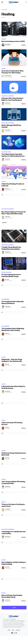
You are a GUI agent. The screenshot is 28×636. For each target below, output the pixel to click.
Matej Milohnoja (8, 44)
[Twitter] (14, 633)
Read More (23, 45)
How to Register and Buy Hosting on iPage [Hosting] (13, 563)
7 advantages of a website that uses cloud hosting (13, 532)
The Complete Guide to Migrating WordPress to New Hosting (12, 329)
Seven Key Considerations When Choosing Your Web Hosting (12, 72)
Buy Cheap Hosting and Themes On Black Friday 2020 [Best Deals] (13, 213)
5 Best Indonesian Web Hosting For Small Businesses (13, 387)
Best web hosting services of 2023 (13, 41)
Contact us (18, 630)
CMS (2, 95)
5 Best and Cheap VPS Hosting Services (11, 423)
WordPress (11, 95)
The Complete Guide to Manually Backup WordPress (12, 302)
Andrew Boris (7, 130)
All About (3, 151)
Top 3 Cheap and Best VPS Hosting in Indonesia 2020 (13, 482)
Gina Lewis (7, 188)
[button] (2, 2)
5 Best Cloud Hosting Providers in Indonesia (12, 185)
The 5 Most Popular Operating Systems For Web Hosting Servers (13, 155)
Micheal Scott (7, 103)
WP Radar (13, 619)
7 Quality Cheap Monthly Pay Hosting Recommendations (11, 248)
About (13, 630)
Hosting (3, 39)
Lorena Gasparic (8, 75)
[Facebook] (12, 633)
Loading (14, 607)
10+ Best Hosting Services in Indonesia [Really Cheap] (11, 275)
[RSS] (16, 633)
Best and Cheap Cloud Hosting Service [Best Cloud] (11, 596)
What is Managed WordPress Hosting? (11, 126)
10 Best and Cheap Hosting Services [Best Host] (13, 454)
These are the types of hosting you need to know (13, 505)
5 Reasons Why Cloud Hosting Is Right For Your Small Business (12, 99)
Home (9, 630)
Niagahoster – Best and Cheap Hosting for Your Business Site (11, 360)
